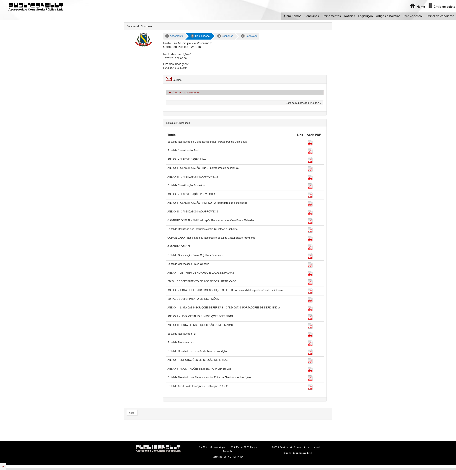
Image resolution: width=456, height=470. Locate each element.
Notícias (349, 16)
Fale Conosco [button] (412, 16)
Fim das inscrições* (176, 64)
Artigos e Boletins (388, 16)
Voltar (132, 412)
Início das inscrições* (177, 54)
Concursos (311, 16)
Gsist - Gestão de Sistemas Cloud (297, 453)
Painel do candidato (440, 16)
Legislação (365, 16)
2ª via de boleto (443, 7)
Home (420, 7)
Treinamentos (331, 16)
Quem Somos (292, 16)
